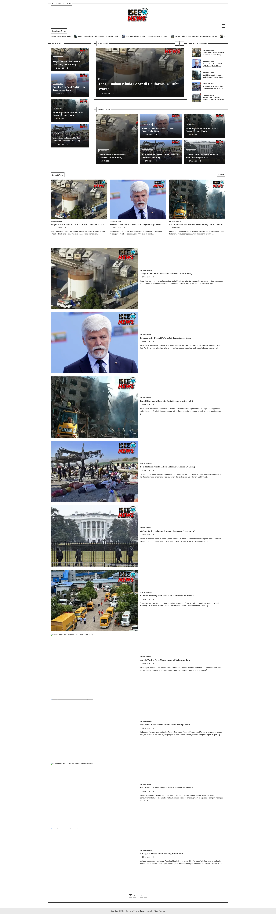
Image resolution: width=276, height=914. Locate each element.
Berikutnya (145, 895)
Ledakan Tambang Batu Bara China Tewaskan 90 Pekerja (167, 595)
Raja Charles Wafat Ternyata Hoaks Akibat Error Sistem (166, 787)
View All (221, 175)
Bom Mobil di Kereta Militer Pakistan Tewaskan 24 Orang (92, 36)
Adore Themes (159, 911)
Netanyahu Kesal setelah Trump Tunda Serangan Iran (165, 724)
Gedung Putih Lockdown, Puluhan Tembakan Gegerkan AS (141, 36)
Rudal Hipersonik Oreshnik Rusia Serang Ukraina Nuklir (196, 224)
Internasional (58, 58)
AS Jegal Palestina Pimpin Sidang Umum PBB (161, 853)
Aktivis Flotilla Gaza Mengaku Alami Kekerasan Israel (165, 660)
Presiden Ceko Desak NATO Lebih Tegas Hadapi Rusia (135, 224)
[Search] (223, 26)
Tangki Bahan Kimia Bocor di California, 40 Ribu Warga (190, 36)
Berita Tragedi (58, 134)
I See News (129, 911)
